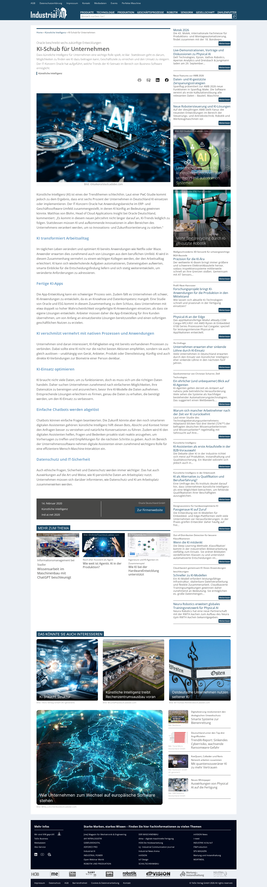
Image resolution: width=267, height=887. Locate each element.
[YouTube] (42, 855)
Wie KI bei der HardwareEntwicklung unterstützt (143, 570)
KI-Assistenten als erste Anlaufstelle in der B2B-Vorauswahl (201, 448)
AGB (66, 883)
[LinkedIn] (35, 855)
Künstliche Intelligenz (55, 32)
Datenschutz (54, 883)
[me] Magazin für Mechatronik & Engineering (105, 834)
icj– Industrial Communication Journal (156, 847)
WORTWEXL (198, 859)
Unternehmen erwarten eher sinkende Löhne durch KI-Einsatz (199, 348)
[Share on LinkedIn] (157, 80)
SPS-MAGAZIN (200, 851)
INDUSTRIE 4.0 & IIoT (203, 842)
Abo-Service (40, 847)
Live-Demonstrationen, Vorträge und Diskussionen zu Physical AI (198, 52)
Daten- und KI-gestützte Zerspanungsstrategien (189, 81)
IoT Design (143, 859)
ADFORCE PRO (91, 847)
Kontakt (127, 883)
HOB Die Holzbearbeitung (151, 842)
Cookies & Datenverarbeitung (105, 883)
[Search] (234, 16)
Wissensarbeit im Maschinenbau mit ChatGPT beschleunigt (54, 573)
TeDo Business (41, 838)
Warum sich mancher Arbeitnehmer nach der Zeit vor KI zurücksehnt (201, 412)
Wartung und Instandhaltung (207, 855)
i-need (196, 838)
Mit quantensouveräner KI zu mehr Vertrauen (209, 765)
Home (40, 32)
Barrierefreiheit (79, 883)
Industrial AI (89, 851)
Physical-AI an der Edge (189, 317)
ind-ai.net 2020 (51, 514)
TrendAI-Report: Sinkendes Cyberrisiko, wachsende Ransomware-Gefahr (209, 744)
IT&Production (200, 847)
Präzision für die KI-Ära (189, 259)
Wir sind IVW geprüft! (44, 834)
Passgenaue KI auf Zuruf (189, 509)
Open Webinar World (94, 859)
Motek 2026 (181, 30)
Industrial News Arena (149, 851)
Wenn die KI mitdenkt (188, 542)
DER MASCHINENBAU (148, 834)
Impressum (39, 883)
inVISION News (200, 834)
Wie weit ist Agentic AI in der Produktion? (102, 565)
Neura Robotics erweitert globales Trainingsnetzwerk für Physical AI (196, 606)
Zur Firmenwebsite (150, 510)
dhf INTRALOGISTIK (93, 838)
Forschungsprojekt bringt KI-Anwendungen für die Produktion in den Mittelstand (200, 292)
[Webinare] (49, 855)
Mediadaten (40, 842)
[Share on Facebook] (167, 80)
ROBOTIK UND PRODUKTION (97, 863)
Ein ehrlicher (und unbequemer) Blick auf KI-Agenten (201, 383)
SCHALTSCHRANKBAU (149, 863)
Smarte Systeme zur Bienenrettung (205, 721)
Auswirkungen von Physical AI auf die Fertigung (209, 785)
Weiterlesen (225, 44)
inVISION (143, 855)
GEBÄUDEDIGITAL (92, 842)
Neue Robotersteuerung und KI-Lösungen (201, 106)
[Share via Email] (148, 80)
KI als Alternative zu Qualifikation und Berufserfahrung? (198, 478)
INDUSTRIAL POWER (93, 855)
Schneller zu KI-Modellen (190, 575)
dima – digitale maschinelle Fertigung (156, 838)
